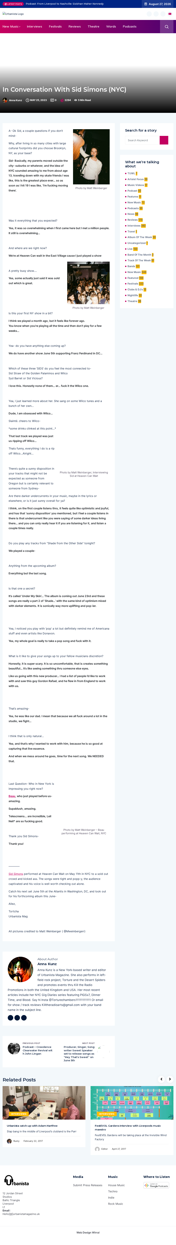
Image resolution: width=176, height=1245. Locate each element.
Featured (133, 278)
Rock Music (115, 1203)
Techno (113, 1191)
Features (133, 196)
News (131, 214)
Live (130, 248)
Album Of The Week (140, 237)
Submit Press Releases (87, 1185)
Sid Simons (16, 874)
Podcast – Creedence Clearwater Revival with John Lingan (37, 1050)
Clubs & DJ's (135, 289)
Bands (131, 266)
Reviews (75, 26)
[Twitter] (17, 1018)
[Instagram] (24, 1018)
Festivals (55, 26)
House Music (116, 1185)
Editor (104, 1148)
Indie (111, 1197)
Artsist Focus (136, 179)
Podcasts (129, 26)
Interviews (34, 26)
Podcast (132, 190)
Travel (131, 231)
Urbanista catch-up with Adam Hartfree (32, 1125)
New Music (10, 26)
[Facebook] (10, 1018)
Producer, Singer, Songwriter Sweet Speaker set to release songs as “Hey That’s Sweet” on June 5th (79, 1053)
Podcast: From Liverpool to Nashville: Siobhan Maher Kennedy (65, 3)
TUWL (131, 173)
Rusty (16, 1141)
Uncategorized (137, 243)
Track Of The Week (139, 260)
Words (111, 26)
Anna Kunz (15, 100)
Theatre (93, 26)
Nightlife (133, 295)
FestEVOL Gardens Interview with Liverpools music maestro (128, 1127)
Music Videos (136, 185)
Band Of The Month (139, 254)
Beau (12, 796)
